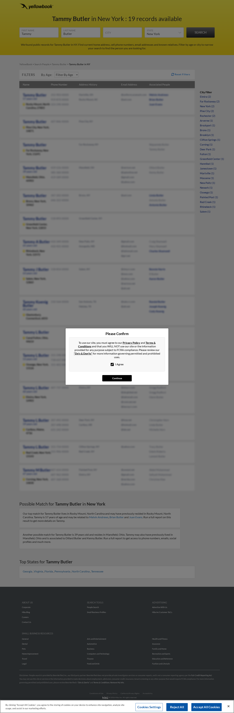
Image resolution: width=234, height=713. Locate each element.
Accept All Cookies (206, 707)
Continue (117, 378)
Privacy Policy (131, 342)
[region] (117, 706)
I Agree (119, 364)
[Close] (228, 706)
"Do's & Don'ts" (83, 353)
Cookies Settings (149, 707)
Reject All (177, 707)
